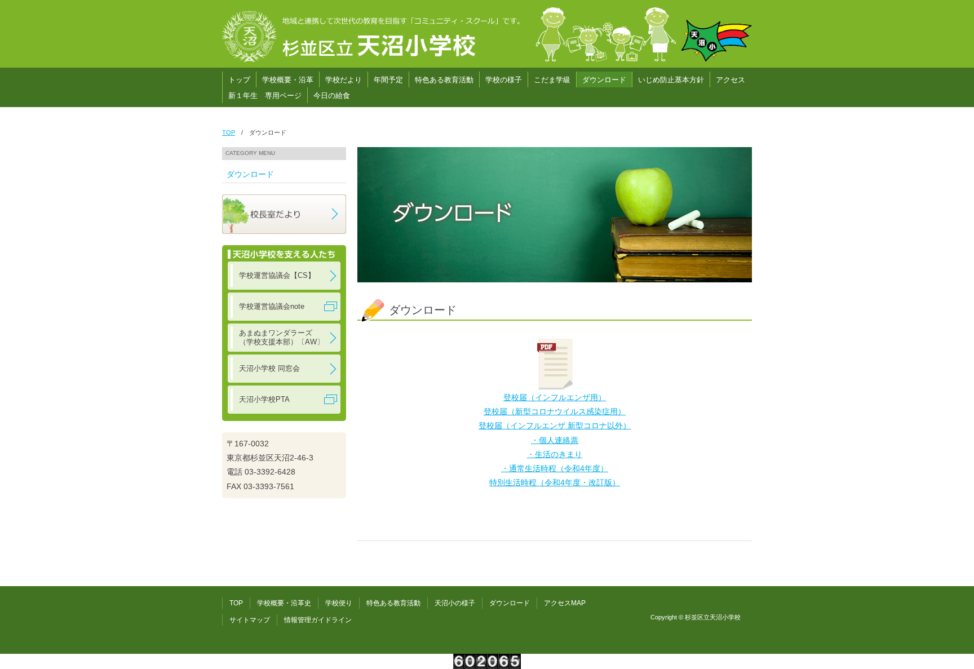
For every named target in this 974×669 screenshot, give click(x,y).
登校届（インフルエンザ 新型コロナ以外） (555, 425)
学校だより (343, 80)
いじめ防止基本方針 (671, 80)
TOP (228, 132)
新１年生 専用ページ (265, 95)
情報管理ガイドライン (318, 620)
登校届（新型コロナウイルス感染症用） (555, 411)
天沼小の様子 (455, 603)
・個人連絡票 (554, 440)
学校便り (338, 603)
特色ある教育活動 (444, 80)
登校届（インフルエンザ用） (554, 397)
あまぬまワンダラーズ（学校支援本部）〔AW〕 (281, 337)
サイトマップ (249, 620)
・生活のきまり (554, 454)
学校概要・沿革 (287, 80)
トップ (239, 80)
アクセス (730, 80)
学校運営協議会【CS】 (277, 275)
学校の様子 (503, 80)
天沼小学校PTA (264, 399)
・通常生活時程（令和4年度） (554, 468)
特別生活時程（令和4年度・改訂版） (554, 482)
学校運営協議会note (271, 306)
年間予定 (388, 80)
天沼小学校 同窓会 (269, 368)
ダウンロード (604, 80)
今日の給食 (331, 95)
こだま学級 (552, 80)
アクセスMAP (565, 603)
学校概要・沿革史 (284, 603)
